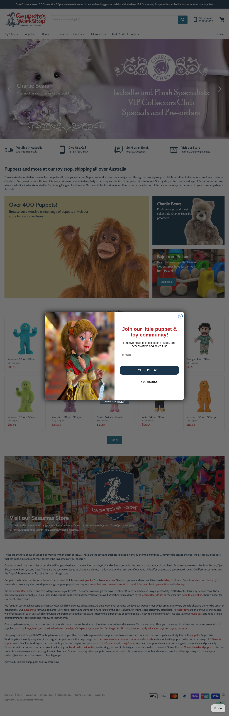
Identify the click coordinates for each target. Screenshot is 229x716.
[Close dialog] (180, 316)
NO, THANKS (149, 382)
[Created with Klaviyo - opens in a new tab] (114, 402)
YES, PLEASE (149, 370)
